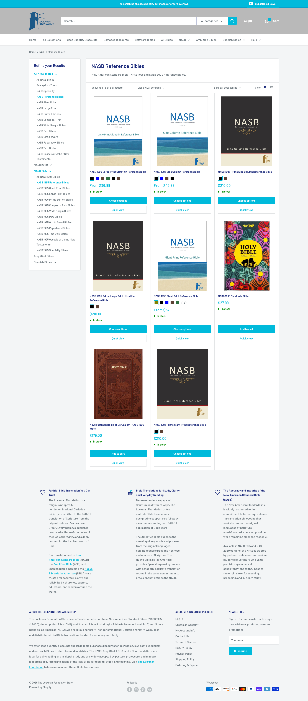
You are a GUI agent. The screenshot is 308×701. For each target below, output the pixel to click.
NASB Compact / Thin (49, 119)
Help (254, 39)
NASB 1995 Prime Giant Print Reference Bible (180, 424)
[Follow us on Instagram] (136, 689)
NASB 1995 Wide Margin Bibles (54, 211)
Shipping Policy (184, 659)
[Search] (232, 21)
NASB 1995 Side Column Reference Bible (177, 171)
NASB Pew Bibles (46, 131)
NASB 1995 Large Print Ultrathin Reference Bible (118, 171)
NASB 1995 (40, 170)
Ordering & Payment (188, 665)
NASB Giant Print (46, 102)
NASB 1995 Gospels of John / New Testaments (56, 242)
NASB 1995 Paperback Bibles (53, 228)
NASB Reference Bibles (52, 51)
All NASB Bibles (43, 73)
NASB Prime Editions (49, 114)
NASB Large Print (47, 108)
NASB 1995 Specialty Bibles (52, 250)
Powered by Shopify (40, 687)
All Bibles (167, 39)
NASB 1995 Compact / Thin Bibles (56, 205)
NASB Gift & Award (47, 136)
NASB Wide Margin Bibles (51, 125)
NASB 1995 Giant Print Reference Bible (176, 296)
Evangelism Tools (47, 85)
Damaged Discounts (116, 39)
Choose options (118, 200)
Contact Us (182, 636)
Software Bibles (145, 39)
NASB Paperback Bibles (50, 142)
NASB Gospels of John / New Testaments (53, 156)
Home (33, 39)
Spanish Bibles (232, 39)
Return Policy (183, 647)
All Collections (52, 39)
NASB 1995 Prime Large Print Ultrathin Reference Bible (112, 298)
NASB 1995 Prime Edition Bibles (55, 199)
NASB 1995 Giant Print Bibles (53, 188)
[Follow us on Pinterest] (142, 689)
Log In (179, 618)
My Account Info (185, 630)
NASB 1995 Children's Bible (233, 296)
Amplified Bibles (206, 39)
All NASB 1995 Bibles (48, 176)
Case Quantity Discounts (82, 39)
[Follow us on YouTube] (149, 689)
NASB (182, 39)
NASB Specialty (46, 91)
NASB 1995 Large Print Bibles (53, 193)
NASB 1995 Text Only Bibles (52, 233)
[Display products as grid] (265, 87)
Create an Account (187, 624)
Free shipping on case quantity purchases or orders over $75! (154, 3)
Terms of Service (185, 642)
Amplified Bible (63, 564)
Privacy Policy (183, 653)
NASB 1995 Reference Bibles (53, 182)
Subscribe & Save (265, 3)
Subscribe (240, 651)
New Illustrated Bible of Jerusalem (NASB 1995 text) (117, 426)
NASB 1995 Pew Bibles (49, 216)
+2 (184, 302)
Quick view (118, 209)
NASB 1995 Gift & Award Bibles (54, 222)
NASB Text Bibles (46, 148)
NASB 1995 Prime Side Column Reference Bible (245, 171)
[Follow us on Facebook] (129, 689)
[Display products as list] (271, 87)
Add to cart (246, 329)
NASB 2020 (41, 164)
